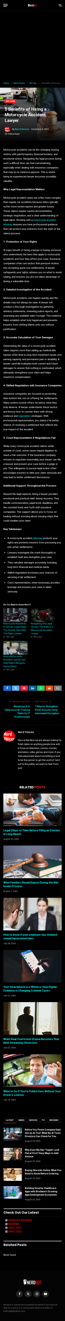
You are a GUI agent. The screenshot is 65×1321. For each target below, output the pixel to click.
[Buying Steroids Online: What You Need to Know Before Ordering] (13, 1174)
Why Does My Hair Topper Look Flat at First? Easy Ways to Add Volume (42, 1153)
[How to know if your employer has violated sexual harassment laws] (32, 914)
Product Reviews (20, 1220)
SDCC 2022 (15, 1231)
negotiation (24, 415)
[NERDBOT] (32, 5)
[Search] (60, 5)
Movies (33, 1120)
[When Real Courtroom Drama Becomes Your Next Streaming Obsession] (32, 1018)
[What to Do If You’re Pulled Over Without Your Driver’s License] (32, 1070)
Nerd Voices (22, 129)
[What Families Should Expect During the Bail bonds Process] (32, 862)
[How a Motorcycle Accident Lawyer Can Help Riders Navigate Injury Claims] (15, 648)
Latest (10, 1120)
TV (43, 1120)
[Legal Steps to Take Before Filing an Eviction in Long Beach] (32, 810)
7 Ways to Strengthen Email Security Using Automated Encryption (47, 710)
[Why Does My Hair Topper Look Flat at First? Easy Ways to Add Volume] (13, 1154)
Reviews (53, 1120)
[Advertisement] (32, 46)
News (21, 1120)
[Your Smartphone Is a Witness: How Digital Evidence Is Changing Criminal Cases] (32, 966)
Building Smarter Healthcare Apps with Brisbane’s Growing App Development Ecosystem (41, 1191)
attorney (37, 538)
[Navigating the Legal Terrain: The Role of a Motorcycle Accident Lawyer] (43, 615)
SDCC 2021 (15, 1227)
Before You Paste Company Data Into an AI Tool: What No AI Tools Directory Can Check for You (43, 1133)
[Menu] (5, 5)
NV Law (10, 101)
